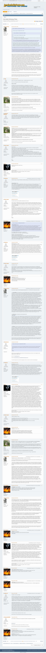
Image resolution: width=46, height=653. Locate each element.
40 (12, 641)
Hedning (6, 178)
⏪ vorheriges (36, 21)
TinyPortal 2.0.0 (21, 652)
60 (31, 641)
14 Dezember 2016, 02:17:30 (15, 288)
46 (17, 641)
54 (25, 641)
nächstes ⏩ (41, 21)
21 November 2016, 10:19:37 (15, 78)
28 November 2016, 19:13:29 (15, 145)
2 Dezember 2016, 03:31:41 (15, 178)
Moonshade (6, 96)
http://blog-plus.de (17, 356)
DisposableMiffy (7, 617)
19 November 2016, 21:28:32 (15, 26)
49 (20, 641)
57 (28, 641)
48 (19, 641)
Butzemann (6, 342)
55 (26, 641)
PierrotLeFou (6, 26)
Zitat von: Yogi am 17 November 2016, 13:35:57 (18, 30)
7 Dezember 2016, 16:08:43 (15, 242)
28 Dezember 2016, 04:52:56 (15, 485)
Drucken (41, 641)
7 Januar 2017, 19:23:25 (14, 542)
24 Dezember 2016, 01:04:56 (15, 456)
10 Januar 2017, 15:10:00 (14, 580)
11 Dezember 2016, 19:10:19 (15, 263)
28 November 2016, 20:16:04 (15, 163)
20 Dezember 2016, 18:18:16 (15, 427)
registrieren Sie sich (28, 0)
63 (34, 641)
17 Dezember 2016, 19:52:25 (15, 384)
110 (36, 641)
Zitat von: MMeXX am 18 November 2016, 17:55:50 (18, 28)
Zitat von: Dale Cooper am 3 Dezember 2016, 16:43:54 (19, 343)
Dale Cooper (6, 145)
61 (32, 641)
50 (21, 641)
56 (27, 641)
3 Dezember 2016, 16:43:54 (15, 199)
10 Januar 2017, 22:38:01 (14, 593)
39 (11, 641)
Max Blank (6, 221)
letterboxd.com (13, 623)
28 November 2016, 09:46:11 (15, 126)
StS (5, 163)
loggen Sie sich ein (21, 0)
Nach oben (4, 641)
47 (18, 641)
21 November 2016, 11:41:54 (15, 96)
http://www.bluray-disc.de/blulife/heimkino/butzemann (21, 357)
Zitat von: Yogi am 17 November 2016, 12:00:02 (19, 35)
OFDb (5, 17)
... (10, 641)
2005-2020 (25, 652)
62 (33, 641)
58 (29, 641)
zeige (14, 315)
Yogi (5, 78)
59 (30, 641)
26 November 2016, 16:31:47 (15, 113)
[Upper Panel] (42, 13)
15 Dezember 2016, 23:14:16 (15, 362)
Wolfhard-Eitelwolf (6, 114)
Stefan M (6, 593)
